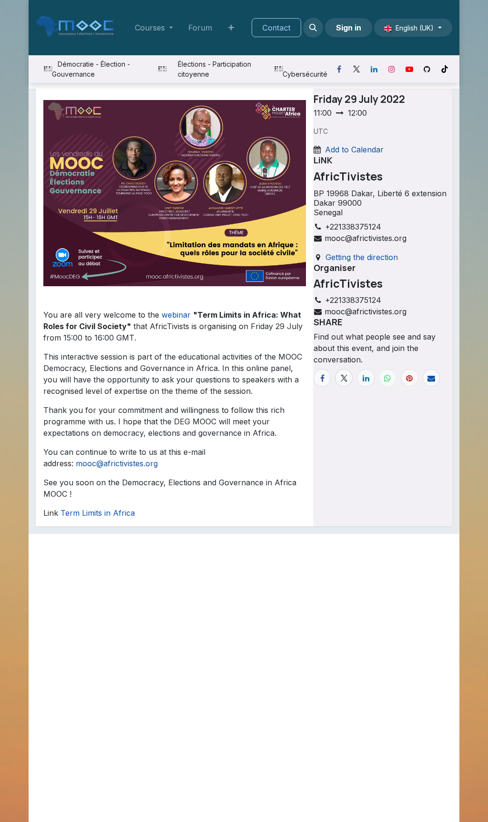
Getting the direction (361, 257)
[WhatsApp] (387, 378)
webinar (176, 315)
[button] (313, 28)
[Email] (431, 378)
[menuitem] (154, 27)
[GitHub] (427, 69)
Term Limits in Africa (98, 513)
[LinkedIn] (374, 69)
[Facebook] (338, 69)
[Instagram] (391, 69)
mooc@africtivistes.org (117, 463)
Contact (276, 27)
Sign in (348, 27)
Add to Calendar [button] (354, 149)
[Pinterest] (409, 378)
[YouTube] (409, 69)
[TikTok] (444, 69)
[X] (356, 69)
